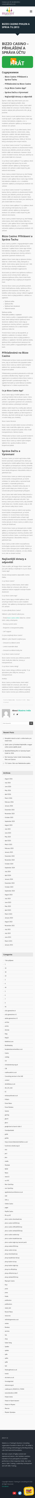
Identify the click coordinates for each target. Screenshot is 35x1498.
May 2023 (8, 906)
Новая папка (9, 1397)
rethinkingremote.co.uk (11, 1319)
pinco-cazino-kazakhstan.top (13, 1238)
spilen (6, 1358)
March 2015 (8, 941)
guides (7, 1138)
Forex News (8, 1103)
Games (7, 1111)
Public (6, 1296)
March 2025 (8, 844)
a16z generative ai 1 (11, 1014)
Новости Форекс (10, 1404)
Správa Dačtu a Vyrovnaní (16, 92)
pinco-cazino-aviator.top (12, 1234)
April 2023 (8, 910)
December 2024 (9, 856)
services (7, 1331)
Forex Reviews (9, 1107)
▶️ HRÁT (17, 62)
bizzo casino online (13, 618)
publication (8, 1300)
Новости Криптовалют (12, 1400)
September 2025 (10, 821)
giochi (6, 1119)
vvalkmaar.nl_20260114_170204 (14, 1389)
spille (6, 1362)
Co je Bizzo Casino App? (15, 88)
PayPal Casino (9, 1211)
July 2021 (8, 929)
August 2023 (8, 894)
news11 (7, 1176)
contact (7, 1080)
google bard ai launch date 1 (13, 1126)
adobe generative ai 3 (11, 1018)
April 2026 (8, 794)
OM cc (7, 1200)
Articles (7, 1030)
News (28, 700)
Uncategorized (9, 1381)
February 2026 (9, 802)
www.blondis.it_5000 (11, 1393)
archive (7, 1022)
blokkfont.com (9, 1041)
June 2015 (8, 937)
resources (7, 1316)
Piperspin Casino (10, 1281)
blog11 (7, 1037)
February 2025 (9, 848)
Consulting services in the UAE (14, 1076)
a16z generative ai (10, 1010)
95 (5, 1007)
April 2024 (8, 875)
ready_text (8, 1308)
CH (6, 1061)
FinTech (7, 1099)
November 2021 (10, 925)
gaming (7, 1115)
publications (8, 1304)
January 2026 (9, 806)
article (6, 1026)
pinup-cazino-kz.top (11, 1250)
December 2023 (9, 883)
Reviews (7, 1327)
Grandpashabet (9, 1130)
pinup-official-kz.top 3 (11, 1273)
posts (6, 1288)
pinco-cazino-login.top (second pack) (16, 1242)
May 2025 (8, 837)
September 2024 (10, 867)
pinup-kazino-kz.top (11, 1261)
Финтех (7, 1408)
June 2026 (8, 786)
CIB (6, 1068)
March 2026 (8, 798)
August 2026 (8, 779)
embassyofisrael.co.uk (11, 1095)
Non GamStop (9, 1184)
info (6, 1149)
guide (6, 1134)
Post (6, 1285)
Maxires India (11, 700)
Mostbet (7, 1165)
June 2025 (8, 833)
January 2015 (9, 945)
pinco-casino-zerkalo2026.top (13, 1231)
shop (6, 1339)
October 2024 (9, 864)
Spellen (7, 1346)
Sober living (8, 1343)
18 (5, 972)
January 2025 (9, 852)
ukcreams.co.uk (9, 1377)
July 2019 (8, 933)
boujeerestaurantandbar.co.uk (13, 1049)
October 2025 (9, 817)
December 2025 (9, 810)
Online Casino (9, 1204)
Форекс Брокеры (10, 1412)
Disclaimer (5, 1486)
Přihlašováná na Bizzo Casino (18, 84)
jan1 (6, 1153)
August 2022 (8, 922)
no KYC (7, 1180)
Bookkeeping (8, 1045)
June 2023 (8, 902)
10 (5, 968)
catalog (7, 1057)
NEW (6, 1169)
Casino (7, 1053)
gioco (6, 1122)
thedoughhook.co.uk (11, 1370)
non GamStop (9, 1188)
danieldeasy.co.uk (10, 1084)
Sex (6, 1335)
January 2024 (9, 879)
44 (5, 987)
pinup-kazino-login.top (11, 1265)
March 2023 (8, 914)
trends (7, 1373)
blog (6, 1034)
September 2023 (10, 891)
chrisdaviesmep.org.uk (11, 1065)
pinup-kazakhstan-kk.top (12, 1258)
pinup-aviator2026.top (11, 1246)
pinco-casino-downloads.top (13, 1219)
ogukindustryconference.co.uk (14, 1192)
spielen (7, 1350)
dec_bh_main (9, 1088)
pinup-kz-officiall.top (11, 1269)
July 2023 (8, 898)
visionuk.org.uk (9, 1385)
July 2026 (8, 783)
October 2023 (9, 887)
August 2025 (8, 825)
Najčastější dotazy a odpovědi (18, 96)
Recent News (9, 1312)
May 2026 (8, 790)
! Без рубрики (9, 960)
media (6, 1161)
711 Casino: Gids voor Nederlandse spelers (17, 763)
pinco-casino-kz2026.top (12, 1223)
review (7, 1323)
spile (6, 1354)
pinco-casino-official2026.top (13, 1227)
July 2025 (8, 829)
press (6, 1292)
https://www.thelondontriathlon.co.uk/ (16, 1142)
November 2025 (10, 813)
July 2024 (8, 871)
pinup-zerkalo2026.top (11, 1277)
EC (5, 1092)
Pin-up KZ (8, 1215)
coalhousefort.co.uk (11, 1072)
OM (6, 1196)
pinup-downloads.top (11, 1254)
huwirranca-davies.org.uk (12, 1146)
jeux (6, 1157)
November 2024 (10, 860)
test (6, 1366)
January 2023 (9, 918)
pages (6, 1207)
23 (5, 976)
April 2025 (8, 840)
